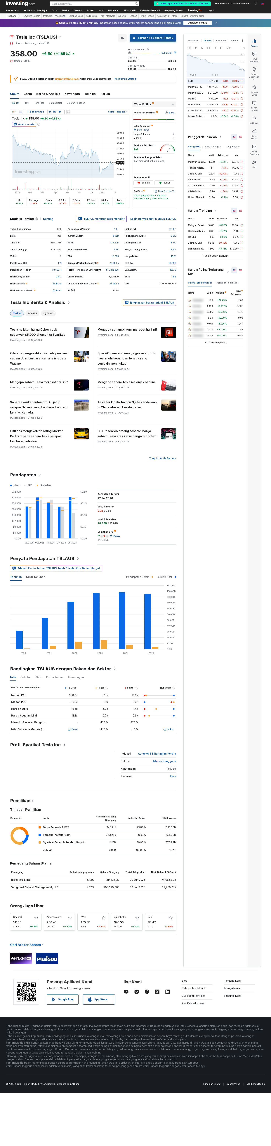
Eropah (133, 16)
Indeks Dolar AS (197, 116)
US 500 (192, 98)
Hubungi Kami (232, 995)
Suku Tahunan (35, 576)
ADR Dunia (92, 16)
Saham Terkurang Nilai (192, 16)
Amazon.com (54, 917)
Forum (105, 94)
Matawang (193, 40)
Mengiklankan (232, 988)
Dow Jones (194, 104)
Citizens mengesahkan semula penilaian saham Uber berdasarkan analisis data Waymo (39, 358)
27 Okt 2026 (112, 269)
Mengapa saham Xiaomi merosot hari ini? (127, 329)
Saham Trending (200, 210)
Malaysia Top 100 (197, 86)
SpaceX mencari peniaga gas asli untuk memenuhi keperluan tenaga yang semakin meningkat (126, 358)
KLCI (190, 81)
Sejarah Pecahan (76, 102)
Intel (150, 917)
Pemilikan (39, 102)
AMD (83, 917)
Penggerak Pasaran (202, 137)
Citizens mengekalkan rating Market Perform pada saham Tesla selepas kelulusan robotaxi (36, 436)
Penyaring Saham (173, 10)
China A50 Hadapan (198, 110)
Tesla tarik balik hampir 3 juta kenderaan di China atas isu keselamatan (127, 404)
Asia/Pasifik (163, 16)
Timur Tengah (147, 16)
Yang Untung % (213, 146)
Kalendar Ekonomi (150, 10)
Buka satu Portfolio (193, 995)
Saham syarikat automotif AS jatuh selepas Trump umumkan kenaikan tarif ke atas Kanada (39, 407)
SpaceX (17, 917)
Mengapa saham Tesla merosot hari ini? (39, 382)
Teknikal (90, 94)
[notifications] (256, 3)
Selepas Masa (76, 16)
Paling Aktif (194, 146)
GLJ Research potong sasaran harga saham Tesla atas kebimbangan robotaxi (127, 433)
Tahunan (16, 576)
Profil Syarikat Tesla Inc (35, 744)
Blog (184, 980)
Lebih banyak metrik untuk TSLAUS (153, 218)
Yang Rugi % (233, 146)
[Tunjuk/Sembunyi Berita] (68, 112)
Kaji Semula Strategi (125, 78)
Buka (75, 729)
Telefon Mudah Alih (194, 988)
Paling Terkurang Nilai (200, 282)
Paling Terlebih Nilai (227, 282)
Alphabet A (120, 917)
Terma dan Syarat (210, 1084)
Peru (173, 776)
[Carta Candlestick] (14, 112)
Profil (26, 102)
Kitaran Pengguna (164, 761)
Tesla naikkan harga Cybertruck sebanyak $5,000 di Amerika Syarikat (37, 332)
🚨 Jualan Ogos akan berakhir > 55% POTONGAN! (182, 3)
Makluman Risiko (256, 1084)
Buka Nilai (166, 52)
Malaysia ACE (195, 92)
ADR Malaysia (108, 16)
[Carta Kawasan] (21, 112)
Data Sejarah (55, 102)
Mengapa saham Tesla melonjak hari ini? (127, 382)
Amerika (122, 16)
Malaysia (47, 16)
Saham (12, 16)
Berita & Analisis (48, 94)
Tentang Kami (232, 980)
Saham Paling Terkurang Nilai (206, 272)
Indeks (207, 40)
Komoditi (221, 40)
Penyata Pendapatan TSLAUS (42, 558)
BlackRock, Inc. (21, 879)
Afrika (175, 16)
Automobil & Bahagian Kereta (157, 753)
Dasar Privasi (234, 1084)
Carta (28, 94)
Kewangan (72, 94)
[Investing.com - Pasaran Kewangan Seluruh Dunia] (20, 3)
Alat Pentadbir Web (193, 1003)
